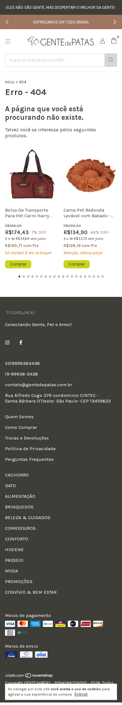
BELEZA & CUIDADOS (27, 517)
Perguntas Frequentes (29, 459)
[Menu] (8, 41)
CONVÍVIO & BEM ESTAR (31, 592)
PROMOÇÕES (19, 581)
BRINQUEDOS (19, 507)
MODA (11, 571)
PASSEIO (14, 560)
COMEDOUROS (20, 528)
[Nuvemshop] (29, 677)
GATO (10, 485)
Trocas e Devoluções (27, 438)
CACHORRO (17, 475)
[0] (113, 41)
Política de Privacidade (30, 448)
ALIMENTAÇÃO (20, 496)
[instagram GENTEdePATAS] (7, 342)
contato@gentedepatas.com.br (38, 384)
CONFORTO (16, 539)
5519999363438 (22, 363)
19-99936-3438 (21, 374)
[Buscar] (110, 60)
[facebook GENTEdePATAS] (20, 342)
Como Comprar (21, 427)
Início (10, 82)
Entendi (81, 694)
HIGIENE (14, 549)
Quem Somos (19, 416)
